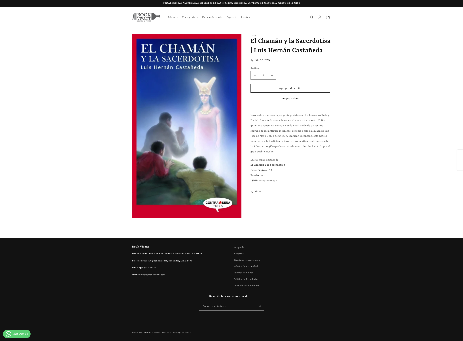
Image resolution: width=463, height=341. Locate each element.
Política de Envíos (243, 273)
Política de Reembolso (246, 279)
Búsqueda (239, 247)
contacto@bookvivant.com (151, 275)
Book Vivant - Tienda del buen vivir (155, 333)
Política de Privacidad (246, 266)
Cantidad (254, 68)
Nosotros (239, 254)
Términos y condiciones (247, 260)
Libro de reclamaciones (246, 285)
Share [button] (258, 191)
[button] (173, 17)
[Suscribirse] (260, 306)
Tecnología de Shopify (182, 333)
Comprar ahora (290, 98)
